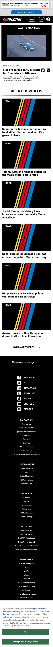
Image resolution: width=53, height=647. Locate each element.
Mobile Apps (27, 505)
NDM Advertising (26, 480)
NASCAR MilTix (26, 534)
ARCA (26, 571)
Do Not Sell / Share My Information (26, 455)
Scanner (26, 501)
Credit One (26, 590)
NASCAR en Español (27, 564)
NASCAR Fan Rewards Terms (26, 546)
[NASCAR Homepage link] (26, 360)
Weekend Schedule (26, 12)
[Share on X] (48, 70)
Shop (41, 19)
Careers (26, 472)
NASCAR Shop (26, 517)
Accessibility (26, 435)
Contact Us (26, 424)
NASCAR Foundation (26, 538)
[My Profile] (48, 19)
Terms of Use (8, 614)
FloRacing (26, 575)
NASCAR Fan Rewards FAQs (26, 550)
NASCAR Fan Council (26, 542)
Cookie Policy (29, 611)
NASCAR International (26, 583)
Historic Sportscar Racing (26, 594)
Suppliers (26, 439)
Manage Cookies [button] (26, 447)
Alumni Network (26, 598)
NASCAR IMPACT (26, 531)
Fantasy (26, 498)
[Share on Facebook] (43, 70)
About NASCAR (26, 468)
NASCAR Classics (26, 513)
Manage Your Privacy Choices (25, 641)
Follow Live (26, 509)
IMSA (26, 567)
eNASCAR (26, 579)
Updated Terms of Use (26, 428)
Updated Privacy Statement (26, 432)
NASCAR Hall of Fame (26, 586)
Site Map (26, 443)
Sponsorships (26, 484)
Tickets (32, 19)
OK (25, 632)
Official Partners (26, 476)
